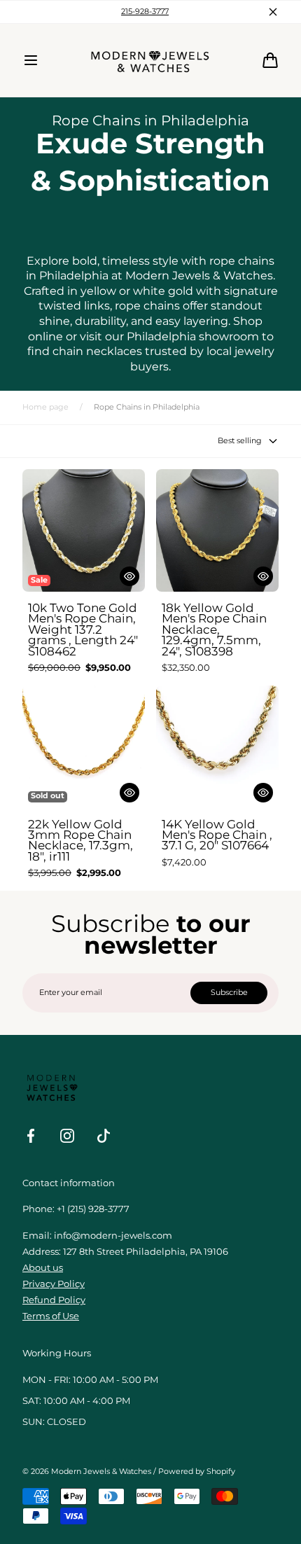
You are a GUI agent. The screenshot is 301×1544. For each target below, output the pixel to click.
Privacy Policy (53, 1284)
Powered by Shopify (196, 1471)
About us (42, 1268)
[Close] (273, 12)
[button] (30, 60)
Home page (45, 407)
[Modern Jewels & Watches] (151, 60)
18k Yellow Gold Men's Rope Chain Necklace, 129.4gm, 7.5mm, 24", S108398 (214, 630)
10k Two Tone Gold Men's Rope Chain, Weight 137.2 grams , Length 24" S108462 (83, 630)
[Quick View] (129, 576)
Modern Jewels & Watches (101, 1471)
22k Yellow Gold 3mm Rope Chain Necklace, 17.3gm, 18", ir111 (80, 841)
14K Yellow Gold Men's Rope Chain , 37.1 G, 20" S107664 (217, 835)
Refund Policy (53, 1300)
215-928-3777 (145, 11)
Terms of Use (50, 1316)
